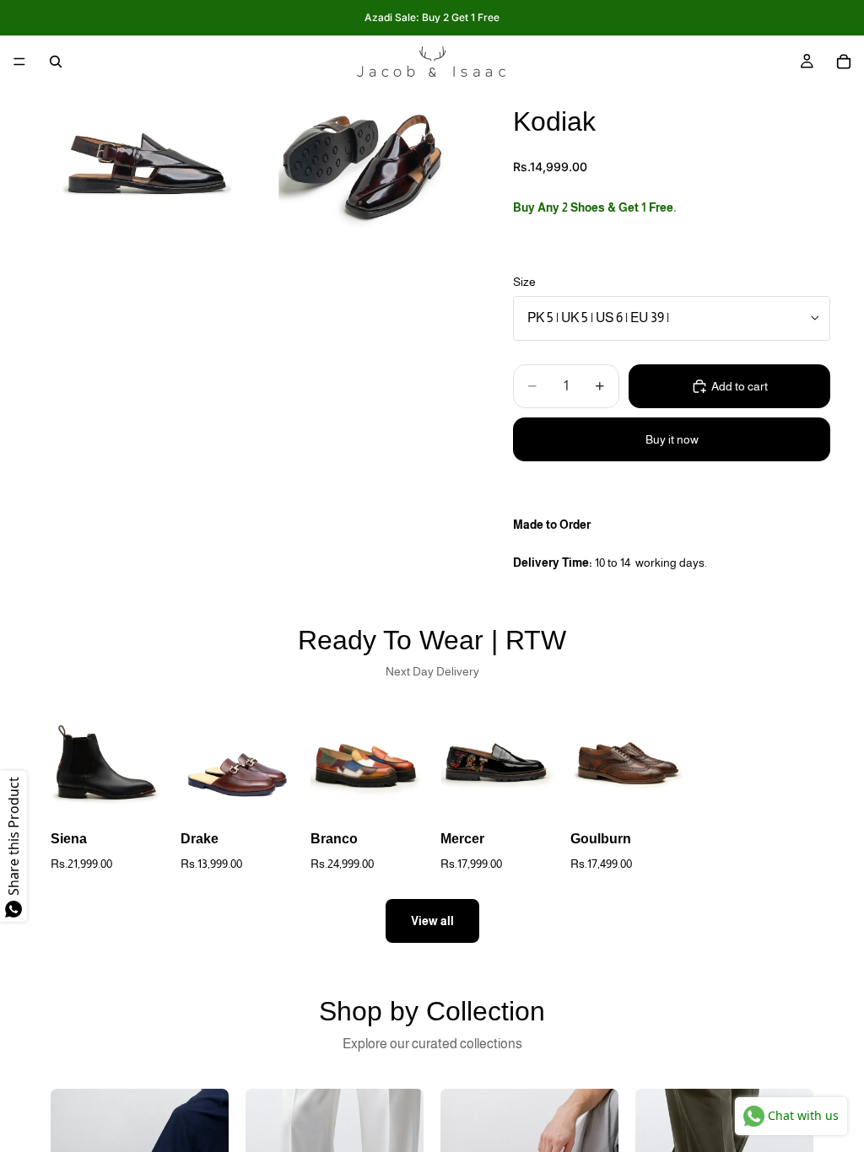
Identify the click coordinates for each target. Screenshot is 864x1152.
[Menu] (19, 61)
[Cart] (843, 61)
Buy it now (672, 439)
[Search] (55, 61)
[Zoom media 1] (142, 159)
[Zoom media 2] (363, 159)
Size (524, 281)
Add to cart (739, 386)
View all (432, 921)
